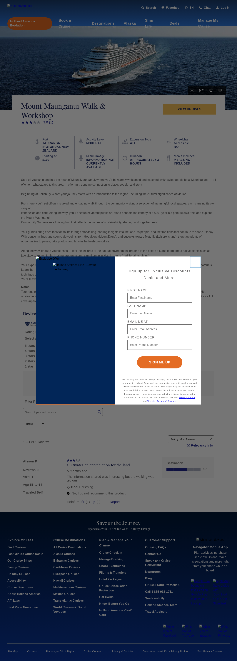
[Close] (195, 262)
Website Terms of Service (161, 401)
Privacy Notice (187, 397)
